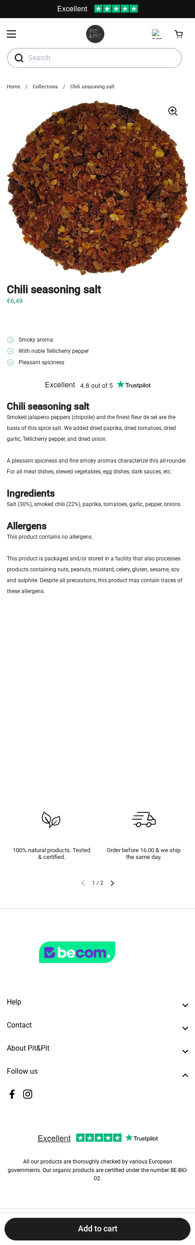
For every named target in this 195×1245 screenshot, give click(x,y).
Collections (45, 87)
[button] (179, 34)
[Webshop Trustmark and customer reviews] (95, 967)
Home (13, 87)
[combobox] (94, 58)
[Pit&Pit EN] (95, 34)
